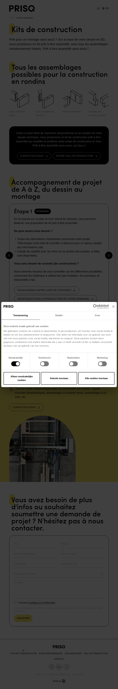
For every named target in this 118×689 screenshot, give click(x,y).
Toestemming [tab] (20, 315)
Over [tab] (97, 315)
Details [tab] (59, 315)
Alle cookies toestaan (96, 378)
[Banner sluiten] (113, 306)
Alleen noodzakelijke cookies (22, 378)
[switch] (44, 363)
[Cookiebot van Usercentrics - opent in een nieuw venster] (95, 306)
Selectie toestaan (59, 378)
